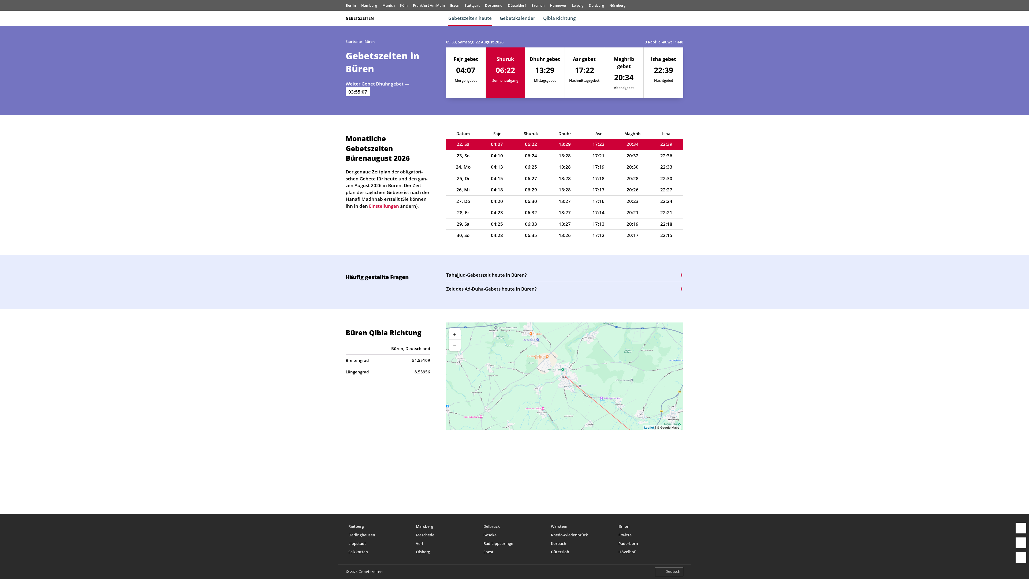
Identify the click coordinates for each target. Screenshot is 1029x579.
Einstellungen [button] (384, 206)
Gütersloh (560, 551)
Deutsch (672, 571)
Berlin (351, 5)
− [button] (455, 345)
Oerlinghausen (361, 534)
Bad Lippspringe (498, 543)
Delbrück (491, 526)
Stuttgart (472, 5)
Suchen (680, 18)
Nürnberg (617, 5)
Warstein (559, 526)
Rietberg (356, 526)
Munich (388, 5)
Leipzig (577, 5)
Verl (419, 543)
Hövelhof (626, 551)
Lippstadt (357, 543)
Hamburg (369, 5)
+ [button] (455, 333)
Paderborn (628, 543)
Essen (454, 5)
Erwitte (625, 534)
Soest (488, 551)
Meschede (425, 534)
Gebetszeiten (360, 18)
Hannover (558, 5)
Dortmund (493, 5)
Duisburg (596, 5)
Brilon (623, 526)
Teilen (1021, 542)
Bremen (538, 5)
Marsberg (424, 526)
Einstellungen (1021, 557)
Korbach (558, 543)
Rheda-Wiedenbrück (569, 534)
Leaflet (649, 427)
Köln (404, 5)
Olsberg (423, 551)
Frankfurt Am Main (429, 5)
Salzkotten (358, 551)
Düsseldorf (517, 5)
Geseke (490, 534)
